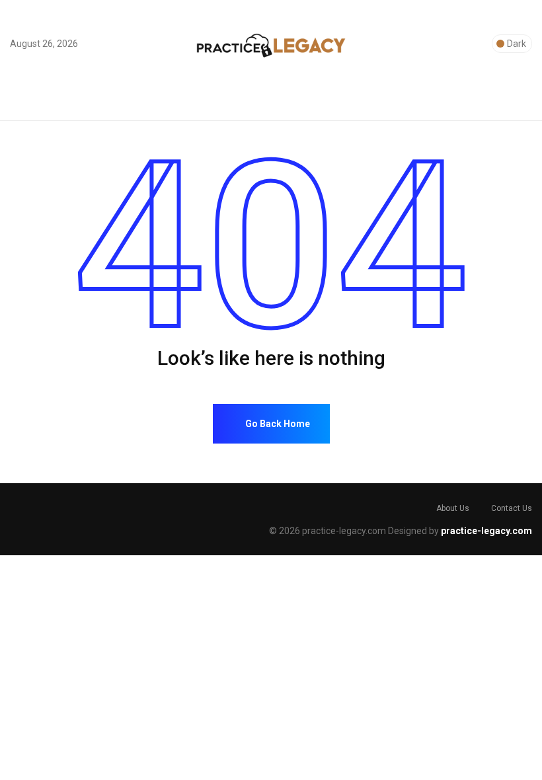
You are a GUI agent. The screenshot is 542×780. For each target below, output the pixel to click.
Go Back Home (276, 423)
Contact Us (511, 508)
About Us (452, 508)
